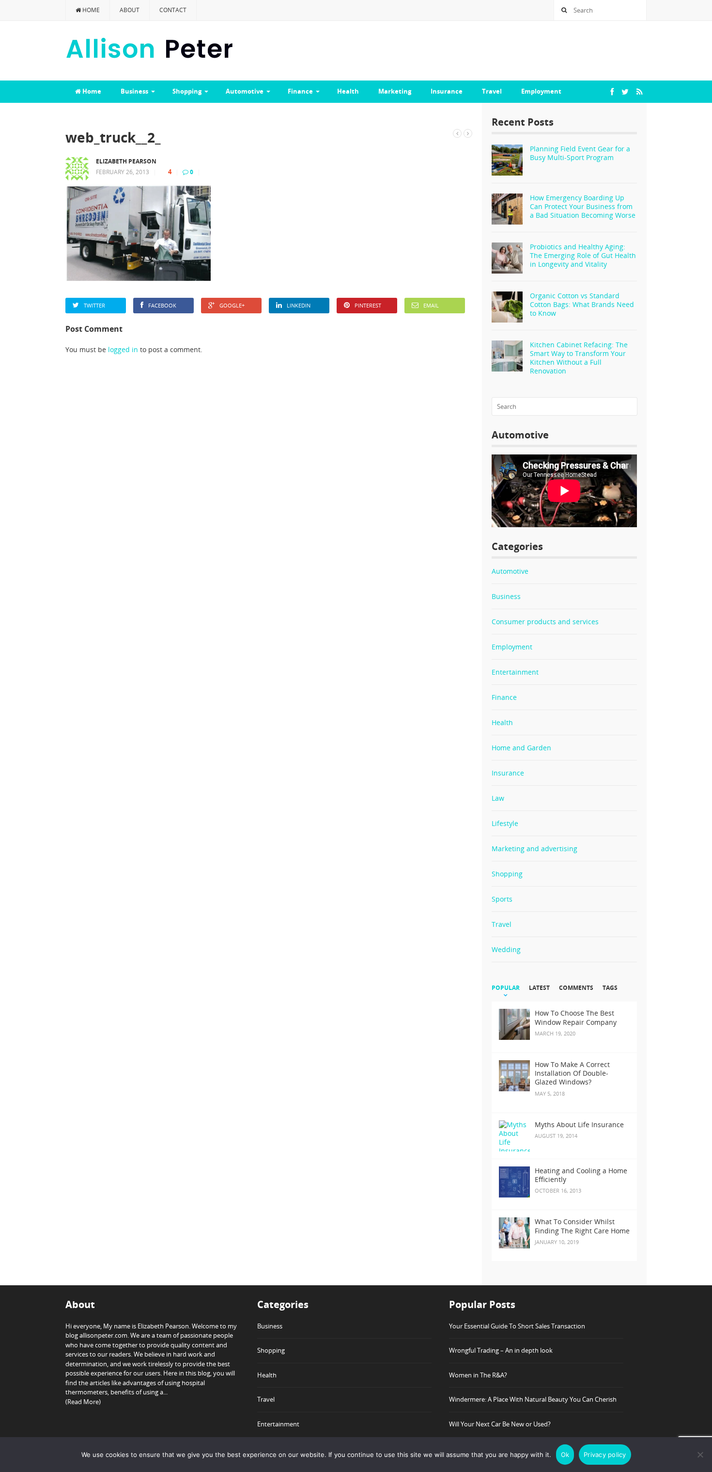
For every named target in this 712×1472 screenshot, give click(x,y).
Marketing (394, 91)
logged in (123, 349)
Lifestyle (505, 823)
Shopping (186, 91)
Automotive (244, 91)
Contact (172, 10)
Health (348, 91)
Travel (492, 91)
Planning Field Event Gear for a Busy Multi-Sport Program (580, 153)
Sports (502, 899)
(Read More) (83, 1401)
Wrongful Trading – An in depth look (501, 1350)
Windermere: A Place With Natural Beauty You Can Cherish (533, 1399)
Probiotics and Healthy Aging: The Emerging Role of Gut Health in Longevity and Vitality (583, 255)
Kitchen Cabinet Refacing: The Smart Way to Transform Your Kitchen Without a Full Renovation (579, 358)
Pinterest (368, 305)
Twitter (94, 305)
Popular (506, 988)
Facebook (162, 305)
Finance (300, 91)
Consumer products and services (545, 621)
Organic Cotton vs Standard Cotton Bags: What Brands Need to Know (582, 304)
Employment (541, 91)
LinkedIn (298, 305)
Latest (539, 988)
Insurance (447, 91)
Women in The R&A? (478, 1375)
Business (134, 91)
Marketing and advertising (534, 848)
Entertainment (515, 672)
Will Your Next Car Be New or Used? (500, 1424)
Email (431, 305)
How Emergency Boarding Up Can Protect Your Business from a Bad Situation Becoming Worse (582, 206)
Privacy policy (605, 1454)
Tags (610, 988)
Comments (576, 988)
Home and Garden (521, 747)
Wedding (506, 949)
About (129, 10)
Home (90, 10)
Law (498, 798)
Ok (565, 1454)
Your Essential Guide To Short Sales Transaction (517, 1326)
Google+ (232, 305)
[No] (700, 1454)
